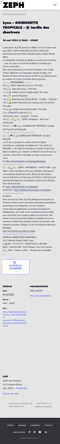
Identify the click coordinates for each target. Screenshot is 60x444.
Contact (49, 425)
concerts (35, 425)
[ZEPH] (14, 4)
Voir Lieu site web (10, 393)
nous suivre (19, 432)
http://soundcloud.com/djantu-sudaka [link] (19, 230)
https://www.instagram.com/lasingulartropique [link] (26, 161)
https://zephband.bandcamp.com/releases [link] (32, 189)
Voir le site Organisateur (40, 295)
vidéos (10, 425)
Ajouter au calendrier (15, 267)
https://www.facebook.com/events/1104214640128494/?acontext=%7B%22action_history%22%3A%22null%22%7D (14, 318)
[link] (22, 186)
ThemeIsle (36, 438)
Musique (22, 425)
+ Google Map (20, 388)
